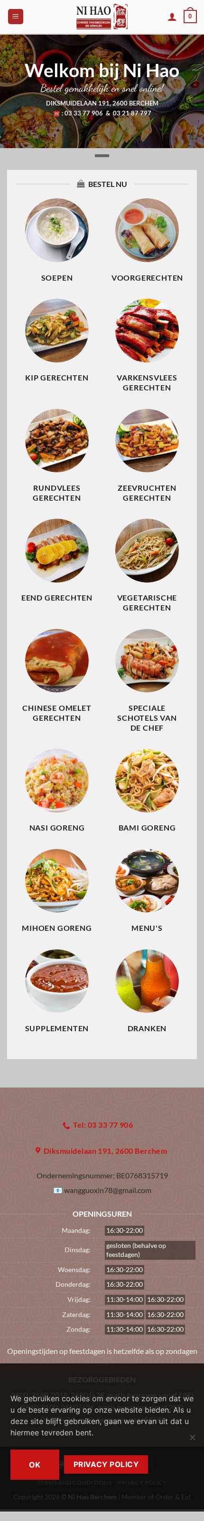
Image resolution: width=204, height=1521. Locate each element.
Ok (35, 1464)
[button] (15, 17)
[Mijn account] (172, 16)
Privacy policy (106, 1464)
